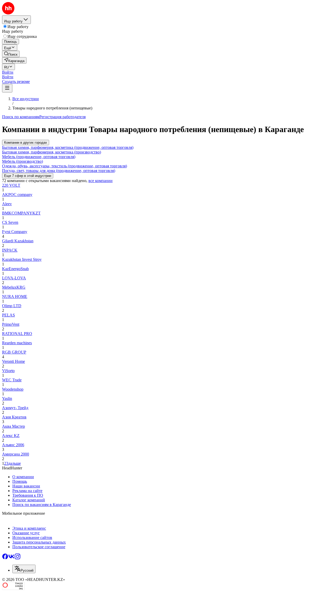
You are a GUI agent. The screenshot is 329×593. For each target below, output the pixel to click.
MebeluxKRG (13, 287)
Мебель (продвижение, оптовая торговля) (38, 156)
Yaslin (7, 398)
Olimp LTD (11, 306)
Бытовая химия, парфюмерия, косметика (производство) (51, 152)
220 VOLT (11, 185)
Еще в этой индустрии (27, 176)
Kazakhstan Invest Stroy (22, 259)
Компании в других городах (25, 142)
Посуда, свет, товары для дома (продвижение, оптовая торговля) (58, 170)
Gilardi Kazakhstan (17, 241)
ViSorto (8, 370)
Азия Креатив (14, 417)
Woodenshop (12, 389)
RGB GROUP (14, 352)
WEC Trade (12, 380)
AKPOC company (17, 194)
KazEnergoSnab (15, 269)
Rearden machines (17, 343)
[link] (11, 54)
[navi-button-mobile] (7, 88)
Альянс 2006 (13, 445)
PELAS (8, 315)
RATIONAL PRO (17, 333)
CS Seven (10, 222)
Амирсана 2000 (15, 454)
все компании (100, 180)
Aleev (7, 204)
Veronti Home (13, 361)
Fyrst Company (14, 231)
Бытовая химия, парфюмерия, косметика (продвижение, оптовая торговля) (67, 147)
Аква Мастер (13, 426)
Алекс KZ (11, 435)
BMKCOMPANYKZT (21, 213)
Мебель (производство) (22, 161)
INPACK (9, 250)
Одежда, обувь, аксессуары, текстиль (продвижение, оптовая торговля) (64, 166)
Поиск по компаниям (20, 117)
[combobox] (23, 569)
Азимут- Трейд (15, 408)
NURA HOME (14, 296)
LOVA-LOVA (14, 278)
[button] (7, 72)
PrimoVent (10, 324)
